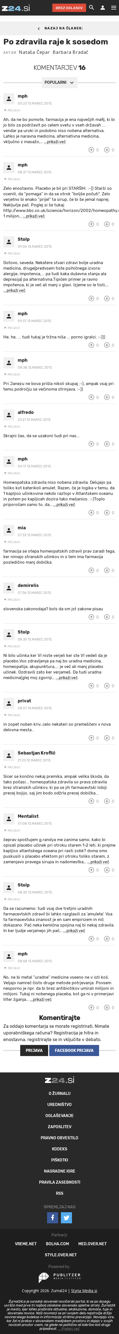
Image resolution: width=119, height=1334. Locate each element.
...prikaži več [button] (55, 142)
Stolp (24, 239)
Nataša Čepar (34, 52)
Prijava (34, 1050)
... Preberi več (69, 1329)
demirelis (28, 585)
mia (22, 527)
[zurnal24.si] (16, 8)
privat (24, 700)
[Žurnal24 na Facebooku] (52, 1217)
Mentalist (28, 816)
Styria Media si (84, 1290)
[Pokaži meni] (111, 8)
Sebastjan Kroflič (36, 753)
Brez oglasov (69, 8)
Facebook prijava (74, 1050)
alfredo (26, 412)
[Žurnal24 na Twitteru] (66, 1217)
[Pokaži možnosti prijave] (102, 7)
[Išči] (91, 7)
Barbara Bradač (71, 52)
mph (22, 96)
